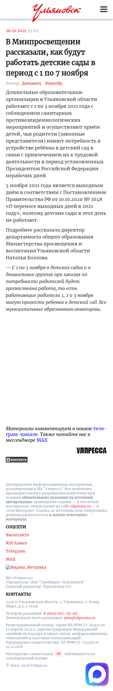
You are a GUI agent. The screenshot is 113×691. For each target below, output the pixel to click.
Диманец (31, 83)
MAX (42, 440)
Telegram (15, 551)
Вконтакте (17, 534)
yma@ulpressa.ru (79, 618)
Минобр (53, 83)
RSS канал (16, 543)
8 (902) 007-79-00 (60, 613)
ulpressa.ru (81, 506)
